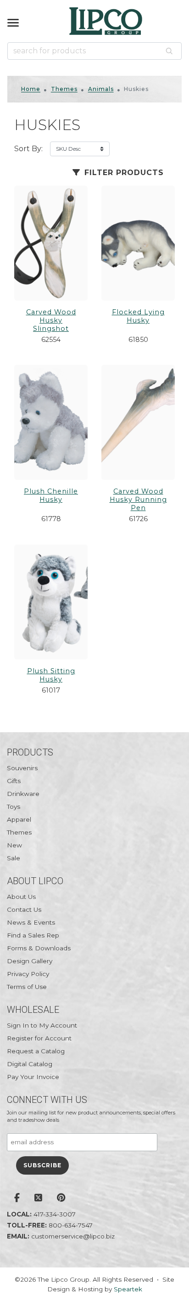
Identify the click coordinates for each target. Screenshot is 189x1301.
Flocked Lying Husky (138, 316)
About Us (21, 896)
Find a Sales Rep (33, 935)
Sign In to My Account (42, 1025)
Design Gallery (29, 961)
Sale (13, 858)
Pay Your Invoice (33, 1076)
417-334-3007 (54, 1214)
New (14, 845)
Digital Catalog (29, 1064)
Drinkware (23, 793)
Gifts (14, 780)
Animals (101, 88)
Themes (64, 88)
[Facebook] (17, 1198)
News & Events (31, 922)
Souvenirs (22, 768)
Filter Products (123, 172)
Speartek (128, 1289)
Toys (13, 806)
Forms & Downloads (39, 948)
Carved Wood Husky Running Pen (138, 499)
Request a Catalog (36, 1051)
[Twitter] (38, 1198)
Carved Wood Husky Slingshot (51, 320)
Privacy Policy (28, 973)
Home (30, 88)
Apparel (19, 819)
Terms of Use (27, 986)
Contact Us (24, 909)
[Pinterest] (61, 1198)
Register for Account (39, 1038)
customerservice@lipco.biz (73, 1236)
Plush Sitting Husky (51, 675)
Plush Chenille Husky (51, 495)
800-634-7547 (71, 1225)
